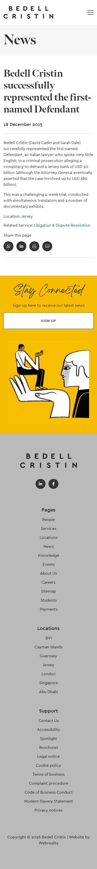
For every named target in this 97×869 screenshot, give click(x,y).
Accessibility (48, 729)
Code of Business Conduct (49, 792)
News (49, 546)
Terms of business (49, 774)
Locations (48, 537)
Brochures (48, 747)
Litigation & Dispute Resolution (62, 225)
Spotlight (48, 738)
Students (49, 600)
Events (49, 564)
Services (48, 528)
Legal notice (48, 756)
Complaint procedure (48, 783)
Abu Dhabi (48, 691)
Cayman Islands (48, 647)
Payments (48, 609)
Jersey (27, 216)
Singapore (48, 682)
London (48, 673)
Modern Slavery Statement (48, 801)
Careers (48, 582)
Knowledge (48, 555)
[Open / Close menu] (91, 12)
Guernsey (48, 656)
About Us (48, 573)
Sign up (48, 320)
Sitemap (48, 591)
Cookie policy (48, 765)
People (48, 519)
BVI (49, 638)
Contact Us (49, 720)
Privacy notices (48, 810)
